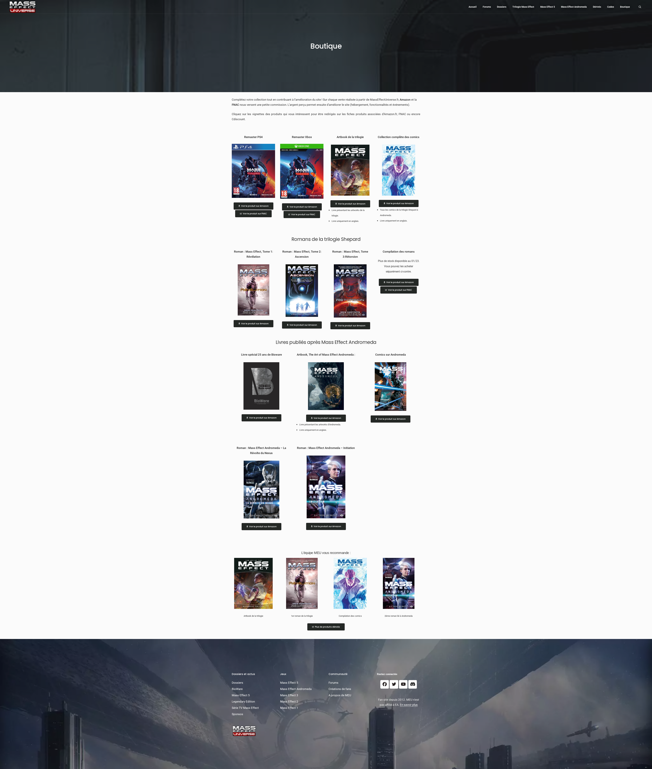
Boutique (625, 6)
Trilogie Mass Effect (523, 6)
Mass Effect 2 (289, 701)
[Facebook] (384, 684)
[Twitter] (394, 684)
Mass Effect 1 (289, 708)
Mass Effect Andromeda (574, 6)
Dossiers (501, 6)
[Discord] (412, 684)
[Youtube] (403, 684)
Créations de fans (340, 689)
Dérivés (597, 6)
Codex (610, 6)
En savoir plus (409, 704)
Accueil (473, 6)
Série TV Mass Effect (245, 708)
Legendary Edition (243, 701)
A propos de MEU (340, 695)
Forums (487, 6)
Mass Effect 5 (547, 6)
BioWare (237, 689)
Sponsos (237, 714)
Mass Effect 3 (289, 695)
